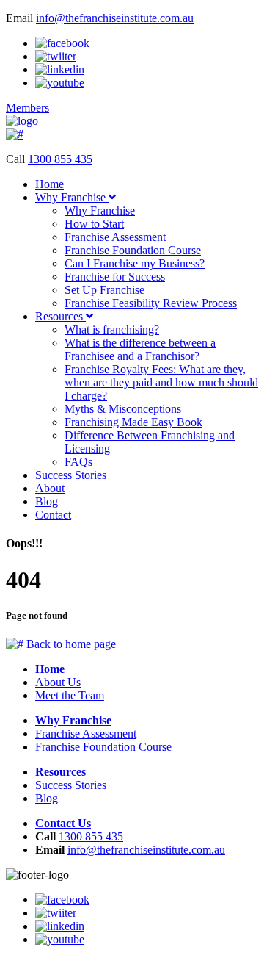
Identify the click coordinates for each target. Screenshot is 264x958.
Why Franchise (72, 197)
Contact (53, 514)
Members (27, 107)
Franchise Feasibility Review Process (151, 303)
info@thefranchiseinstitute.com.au (115, 18)
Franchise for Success (115, 276)
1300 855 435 (60, 159)
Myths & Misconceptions (123, 409)
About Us (58, 682)
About (50, 488)
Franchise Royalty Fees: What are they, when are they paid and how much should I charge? (161, 382)
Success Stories (70, 475)
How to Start (94, 223)
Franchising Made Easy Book (133, 422)
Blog (46, 501)
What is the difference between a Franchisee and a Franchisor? (140, 349)
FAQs (78, 461)
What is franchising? (112, 329)
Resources (60, 316)
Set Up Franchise (104, 290)
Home (49, 184)
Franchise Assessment (115, 237)
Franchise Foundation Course (133, 250)
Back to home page (69, 644)
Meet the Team (69, 695)
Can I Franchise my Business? (135, 263)
